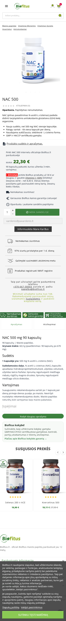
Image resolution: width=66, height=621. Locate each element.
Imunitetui (7, 29)
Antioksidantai (20, 29)
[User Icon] (52, 6)
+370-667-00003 (22, 286)
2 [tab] (30, 92)
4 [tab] (39, 92)
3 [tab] (35, 92)
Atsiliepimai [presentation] (49, 324)
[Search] (60, 15)
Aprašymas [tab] (16, 324)
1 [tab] (25, 92)
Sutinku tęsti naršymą (33, 615)
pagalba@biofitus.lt (33, 289)
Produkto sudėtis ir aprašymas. (25, 143)
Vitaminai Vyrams (45, 26)
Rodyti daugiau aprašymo (33, 416)
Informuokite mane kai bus (33, 229)
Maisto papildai (9, 26)
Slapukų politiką (10, 607)
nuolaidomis (33, 298)
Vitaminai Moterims (27, 26)
